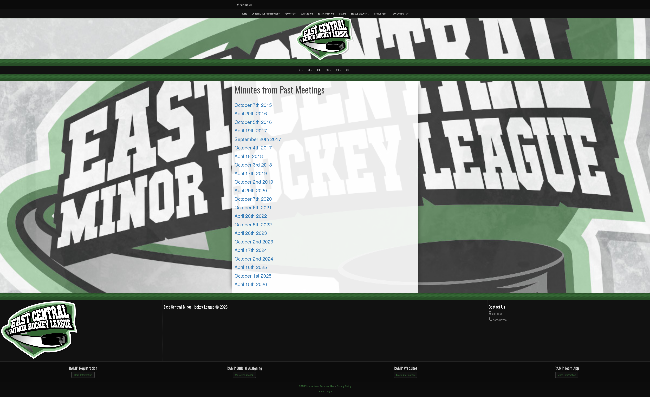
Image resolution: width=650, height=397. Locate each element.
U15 (337, 70)
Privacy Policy (344, 386)
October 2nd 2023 (253, 241)
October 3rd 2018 (253, 164)
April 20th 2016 (250, 113)
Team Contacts (399, 13)
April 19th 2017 (250, 130)
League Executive (360, 13)
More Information (83, 375)
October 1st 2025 (253, 275)
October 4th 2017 (253, 147)
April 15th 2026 (250, 284)
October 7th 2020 (253, 198)
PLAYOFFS (289, 13)
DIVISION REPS (380, 13)
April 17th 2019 (250, 173)
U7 (300, 70)
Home (244, 13)
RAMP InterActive (308, 386)
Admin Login (325, 391)
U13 (328, 70)
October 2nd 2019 (253, 181)
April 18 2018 (248, 156)
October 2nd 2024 (253, 258)
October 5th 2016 (253, 121)
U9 (309, 70)
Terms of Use (327, 386)
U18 (347, 70)
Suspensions (307, 13)
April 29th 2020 (250, 190)
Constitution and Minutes (265, 13)
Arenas (342, 13)
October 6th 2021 (253, 207)
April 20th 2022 (250, 215)
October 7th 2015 (253, 104)
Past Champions (326, 13)
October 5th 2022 (253, 224)
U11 (318, 70)
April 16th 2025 (250, 266)
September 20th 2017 (257, 138)
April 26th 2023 (250, 232)
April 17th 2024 (250, 249)
